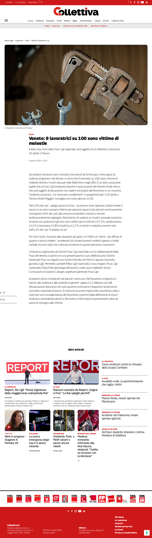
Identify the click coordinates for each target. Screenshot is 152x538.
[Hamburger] (6, 20)
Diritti (59, 20)
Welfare (67, 20)
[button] (4, 293)
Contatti (9, 2)
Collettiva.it (13, 525)
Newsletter (33, 2)
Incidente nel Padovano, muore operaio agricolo (120, 416)
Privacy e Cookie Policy (126, 532)
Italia (75, 20)
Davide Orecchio (34, 451)
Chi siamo (119, 517)
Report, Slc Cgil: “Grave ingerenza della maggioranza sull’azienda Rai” (26, 391)
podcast (56, 26)
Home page (9, 40)
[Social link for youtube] (142, 2)
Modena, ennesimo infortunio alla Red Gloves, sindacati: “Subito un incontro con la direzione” (88, 446)
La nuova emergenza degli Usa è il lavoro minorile (39, 441)
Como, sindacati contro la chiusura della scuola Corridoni (122, 366)
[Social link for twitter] (131, 2)
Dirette (106, 20)
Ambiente (40, 20)
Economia (50, 20)
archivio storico (99, 26)
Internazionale (86, 20)
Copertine (19, 40)
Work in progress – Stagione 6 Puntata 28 (15, 439)
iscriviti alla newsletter (75, 26)
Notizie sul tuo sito (123, 526)
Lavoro (30, 20)
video (47, 26)
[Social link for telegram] (146, 2)
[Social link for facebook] (134, 2)
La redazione (20, 2)
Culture (98, 20)
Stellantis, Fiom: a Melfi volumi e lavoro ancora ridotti (63, 441)
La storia (119, 529)
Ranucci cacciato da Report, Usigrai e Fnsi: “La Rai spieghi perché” (75, 391)
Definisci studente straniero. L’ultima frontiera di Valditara (123, 433)
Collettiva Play (118, 20)
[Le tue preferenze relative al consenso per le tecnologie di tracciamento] (147, 533)
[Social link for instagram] (138, 2)
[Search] (42, 2)
